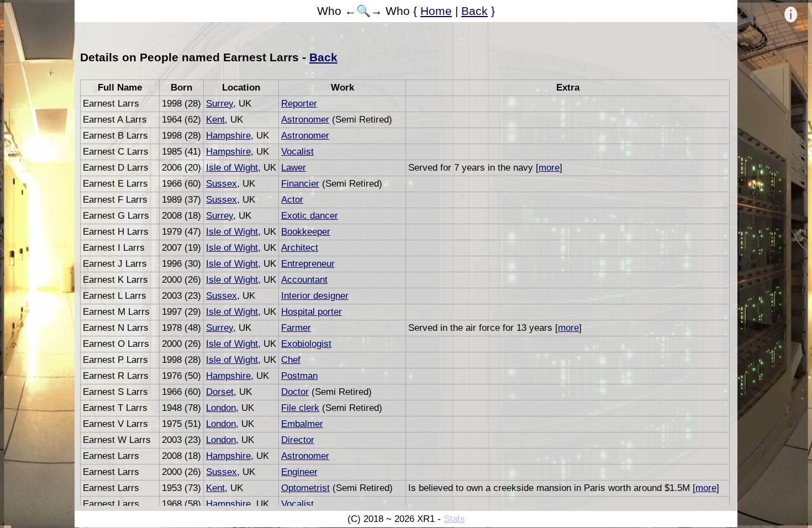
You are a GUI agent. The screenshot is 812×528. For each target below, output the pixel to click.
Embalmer (302, 424)
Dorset (220, 392)
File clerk (300, 408)
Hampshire (228, 135)
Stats (454, 519)
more (549, 167)
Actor (292, 199)
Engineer (299, 472)
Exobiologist (306, 344)
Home (436, 10)
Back (474, 10)
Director (297, 440)
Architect (299, 247)
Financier (300, 183)
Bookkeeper (305, 231)
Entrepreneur (308, 263)
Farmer (296, 328)
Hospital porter (311, 312)
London (221, 408)
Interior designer (315, 296)
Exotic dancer (309, 215)
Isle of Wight (232, 167)
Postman (299, 376)
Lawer (293, 167)
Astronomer (305, 119)
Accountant (304, 279)
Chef (290, 360)
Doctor (295, 392)
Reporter (299, 103)
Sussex (221, 183)
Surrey (219, 103)
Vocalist (297, 151)
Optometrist (305, 488)
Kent (215, 119)
